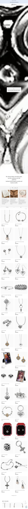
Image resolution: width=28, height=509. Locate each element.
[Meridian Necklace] (18, 505)
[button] (25, 4)
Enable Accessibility (14, 0)
